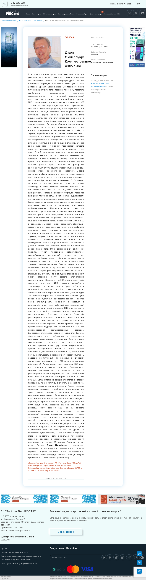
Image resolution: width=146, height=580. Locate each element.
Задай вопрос (66, 531)
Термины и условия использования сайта (21, 556)
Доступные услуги (96, 13)
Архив (4, 548)
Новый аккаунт (117, 4)
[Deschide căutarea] (129, 12)
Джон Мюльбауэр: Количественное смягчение (65, 21)
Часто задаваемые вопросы (14, 552)
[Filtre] (142, 12)
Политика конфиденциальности (16, 560)
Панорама (38, 21)
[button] (138, 554)
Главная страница (8, 21)
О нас (28, 14)
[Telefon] (4, 3)
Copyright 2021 (5, 578)
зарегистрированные (100, 83)
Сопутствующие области (66, 14)
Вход (129, 4)
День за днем (36, 14)
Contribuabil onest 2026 (112, 14)
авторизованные (98, 86)
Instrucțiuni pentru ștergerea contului (19, 563)
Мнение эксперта (49, 14)
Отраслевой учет (82, 14)
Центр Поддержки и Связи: (17, 536)
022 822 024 (18, 3)
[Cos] (136, 12)
